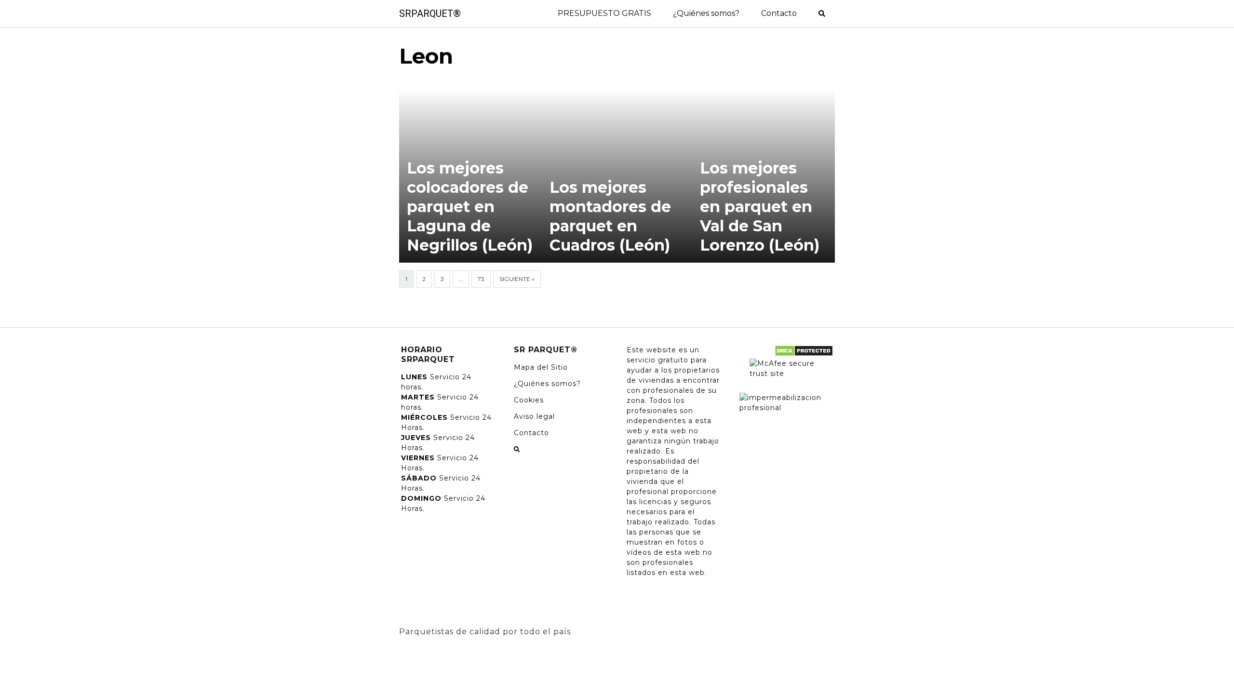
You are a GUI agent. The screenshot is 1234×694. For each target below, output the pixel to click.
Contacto (779, 13)
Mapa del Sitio (541, 367)
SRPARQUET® (430, 13)
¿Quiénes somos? (706, 13)
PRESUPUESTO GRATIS (604, 13)
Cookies (529, 400)
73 (481, 278)
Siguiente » (517, 278)
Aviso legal (534, 416)
